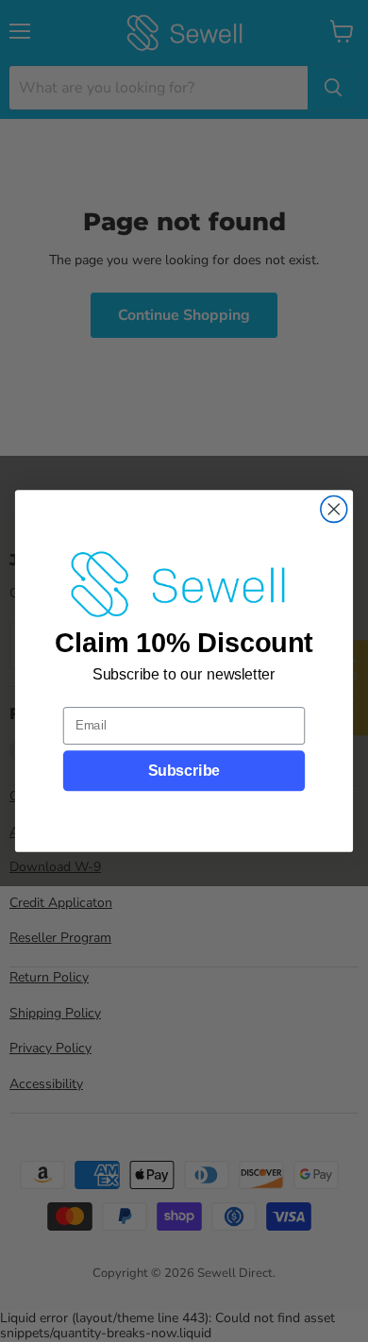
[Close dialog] (334, 509)
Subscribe (184, 771)
